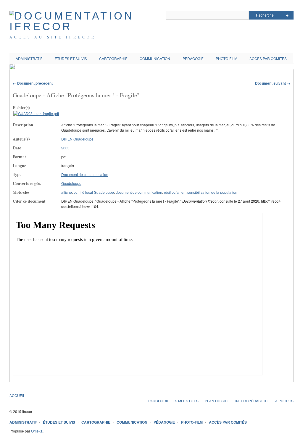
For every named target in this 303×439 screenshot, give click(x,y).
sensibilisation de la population (212, 192)
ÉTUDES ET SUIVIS (71, 58)
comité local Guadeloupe (94, 192)
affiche (66, 192)
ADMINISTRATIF (29, 58)
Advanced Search (287, 15)
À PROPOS (284, 400)
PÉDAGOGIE (193, 58)
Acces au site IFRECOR (52, 37)
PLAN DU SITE (217, 400)
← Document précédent (33, 83)
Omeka (37, 430)
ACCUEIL (17, 395)
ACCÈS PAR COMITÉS (268, 58)
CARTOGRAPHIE (113, 58)
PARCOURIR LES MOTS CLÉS (173, 400)
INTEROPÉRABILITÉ (252, 400)
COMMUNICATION (155, 58)
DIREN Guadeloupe (77, 138)
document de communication (139, 192)
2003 (65, 147)
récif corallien (175, 192)
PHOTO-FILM (226, 58)
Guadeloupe (71, 183)
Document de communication (84, 174)
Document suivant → (272, 83)
